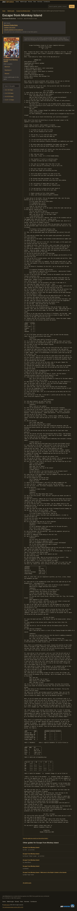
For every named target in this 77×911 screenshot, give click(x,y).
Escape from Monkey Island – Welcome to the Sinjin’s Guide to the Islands (44, 872)
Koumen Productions (11, 25)
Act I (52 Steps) (9, 90)
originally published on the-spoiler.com (13, 29)
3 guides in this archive (9, 27)
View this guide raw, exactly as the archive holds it (35, 838)
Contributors (47, 1)
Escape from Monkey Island (23, 10)
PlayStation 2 (8, 70)
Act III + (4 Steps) (9, 99)
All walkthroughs (27, 883)
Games (17, 1)
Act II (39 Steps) (9, 93)
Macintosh (7, 66)
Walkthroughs (23, 1)
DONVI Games (6, 904)
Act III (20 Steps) (9, 96)
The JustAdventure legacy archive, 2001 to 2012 (12, 907)
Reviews (30, 1)
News (34, 1)
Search (72, 6)
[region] (49, 439)
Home (3, 10)
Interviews (39, 1)
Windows (7, 73)
